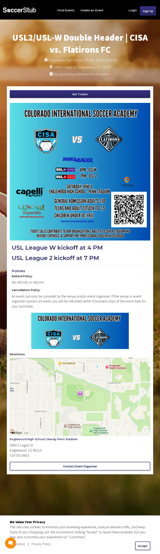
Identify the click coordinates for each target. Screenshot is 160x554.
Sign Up (148, 11)
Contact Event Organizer (80, 466)
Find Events (66, 10)
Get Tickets (80, 94)
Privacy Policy (41, 544)
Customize (17, 544)
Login (133, 10)
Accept (143, 546)
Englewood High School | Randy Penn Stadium (43, 439)
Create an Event (91, 10)
